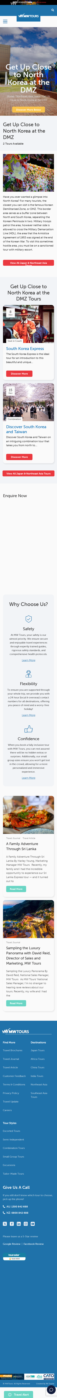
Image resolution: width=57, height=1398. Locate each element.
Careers (7, 1110)
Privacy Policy (11, 1093)
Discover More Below (28, 109)
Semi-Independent (13, 1139)
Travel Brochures (12, 1050)
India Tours (37, 1076)
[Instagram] (26, 1224)
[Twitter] (5, 1224)
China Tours (37, 1067)
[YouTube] (33, 1224)
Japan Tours (37, 1050)
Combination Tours (14, 1148)
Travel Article (29, 838)
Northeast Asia (39, 1084)
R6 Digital (50, 1383)
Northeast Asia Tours (28, 96)
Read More (16, 889)
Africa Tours (37, 1058)
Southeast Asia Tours (39, 1094)
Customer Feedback (14, 1076)
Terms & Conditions (14, 1084)
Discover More (19, 373)
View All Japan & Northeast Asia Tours (28, 263)
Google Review (12, 1243)
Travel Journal (13, 838)
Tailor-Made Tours (13, 1173)
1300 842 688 (19, 1206)
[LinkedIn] (19, 1224)
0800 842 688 (19, 1212)
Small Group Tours (13, 1156)
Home (10, 96)
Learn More (28, 660)
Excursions (9, 1165)
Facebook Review (34, 1243)
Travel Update (11, 1101)
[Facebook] (12, 1224)
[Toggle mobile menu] (5, 21)
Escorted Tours (11, 1130)
